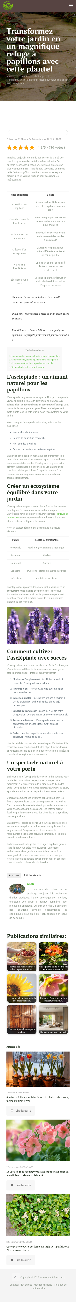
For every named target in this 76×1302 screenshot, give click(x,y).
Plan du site (26, 1285)
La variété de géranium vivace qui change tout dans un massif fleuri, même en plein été (37, 1173)
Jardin (24, 76)
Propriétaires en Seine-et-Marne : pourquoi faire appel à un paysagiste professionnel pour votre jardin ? (40, 334)
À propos (14, 875)
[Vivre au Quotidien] (8, 6)
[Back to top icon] (16, 1277)
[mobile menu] (70, 6)
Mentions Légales (43, 1285)
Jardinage (39, 76)
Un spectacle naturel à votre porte (26, 367)
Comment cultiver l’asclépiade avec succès (31, 363)
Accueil (10, 76)
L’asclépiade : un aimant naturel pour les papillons (34, 356)
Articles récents (33, 875)
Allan (23, 139)
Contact (14, 1285)
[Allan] (17, 893)
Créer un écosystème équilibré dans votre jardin (33, 359)
